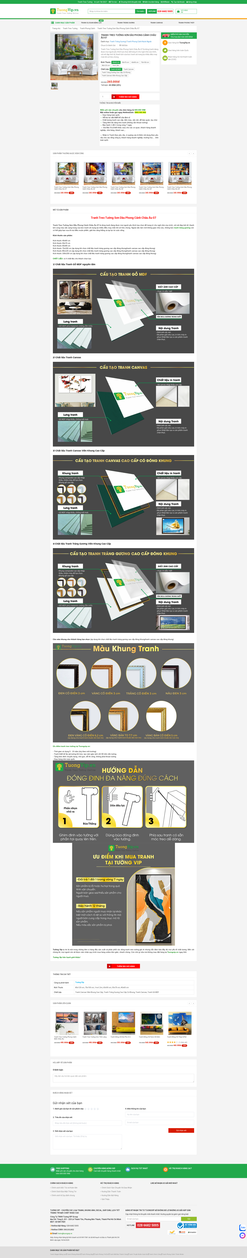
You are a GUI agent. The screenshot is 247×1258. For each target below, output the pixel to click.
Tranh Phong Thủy (186, 23)
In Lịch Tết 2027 (100, 2)
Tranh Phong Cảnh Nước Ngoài (139, 42)
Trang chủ (56, 28)
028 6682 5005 (165, 11)
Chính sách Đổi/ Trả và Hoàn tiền (64, 1188)
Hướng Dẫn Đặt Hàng (110, 1195)
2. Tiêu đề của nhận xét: (63, 1117)
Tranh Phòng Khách (73, 1254)
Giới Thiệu (105, 1199)
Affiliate (166, 2)
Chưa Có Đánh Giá (108, 45)
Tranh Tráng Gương (126, 23)
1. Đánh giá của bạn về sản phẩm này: (68, 1109)
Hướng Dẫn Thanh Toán (111, 1191)
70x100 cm (145, 62)
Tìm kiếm (140, 11)
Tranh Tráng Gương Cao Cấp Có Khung (116, 72)
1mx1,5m (115, 65)
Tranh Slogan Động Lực (91, 23)
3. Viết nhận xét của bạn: (63, 1131)
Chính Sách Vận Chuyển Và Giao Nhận (117, 1188)
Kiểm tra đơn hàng (151, 2)
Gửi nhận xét (181, 1130)
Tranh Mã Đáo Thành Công (119, 1254)
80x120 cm (106, 65)
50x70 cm (125, 62)
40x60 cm (116, 62)
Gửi (189, 1219)
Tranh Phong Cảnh (87, 28)
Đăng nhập (192, 2)
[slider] (92, 1109)
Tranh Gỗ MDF (116, 69)
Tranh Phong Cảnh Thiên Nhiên (173, 1254)
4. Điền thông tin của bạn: (135, 1109)
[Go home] (64, 11)
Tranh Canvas (156, 23)
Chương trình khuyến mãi (131, 2)
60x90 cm (135, 62)
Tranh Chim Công (155, 1254)
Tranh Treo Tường (85, 2)
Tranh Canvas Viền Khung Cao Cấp (114, 76)
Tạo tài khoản (179, 2)
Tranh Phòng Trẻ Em (101, 1254)
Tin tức (114, 2)
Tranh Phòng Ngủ (87, 1254)
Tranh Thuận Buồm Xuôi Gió (138, 1254)
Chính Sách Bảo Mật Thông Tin (63, 1191)
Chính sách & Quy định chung (63, 1195)
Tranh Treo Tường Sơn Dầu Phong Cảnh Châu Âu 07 (118, 28)
